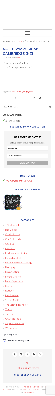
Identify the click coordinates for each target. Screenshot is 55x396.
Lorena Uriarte (27, 13)
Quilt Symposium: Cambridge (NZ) (20, 51)
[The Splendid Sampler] (13, 214)
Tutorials (10, 314)
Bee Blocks (11, 229)
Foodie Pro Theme (33, 387)
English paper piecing (16, 253)
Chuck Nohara (12, 234)
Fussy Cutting (12, 271)
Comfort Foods (13, 239)
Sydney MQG (12, 300)
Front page (10, 267)
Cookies (9, 243)
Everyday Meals (13, 257)
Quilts (8, 285)
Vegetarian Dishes (14, 323)
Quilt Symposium (27, 92)
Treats (8, 309)
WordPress (28, 392)
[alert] (27, 340)
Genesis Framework (32, 389)
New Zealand (16, 92)
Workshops (11, 328)
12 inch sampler (13, 225)
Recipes (9, 290)
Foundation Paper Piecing (18, 262)
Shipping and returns (28, 367)
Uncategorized (13, 318)
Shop (28, 363)
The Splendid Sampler (16, 304)
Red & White (12, 295)
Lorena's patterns (14, 281)
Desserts (10, 248)
